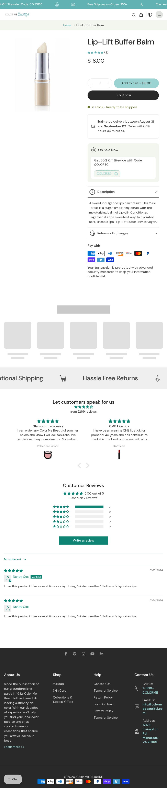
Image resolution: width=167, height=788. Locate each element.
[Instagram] (83, 653)
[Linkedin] (101, 653)
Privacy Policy (103, 711)
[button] (136, 83)
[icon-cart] (140, 15)
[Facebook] (65, 653)
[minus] (92, 83)
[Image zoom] (41, 74)
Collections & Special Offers (63, 699)
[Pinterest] (74, 653)
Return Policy (103, 697)
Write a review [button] (83, 540)
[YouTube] (92, 653)
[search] (133, 15)
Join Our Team (104, 704)
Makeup (58, 684)
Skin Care (59, 691)
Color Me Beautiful (89, 777)
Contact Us (102, 684)
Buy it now (123, 95)
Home (67, 25)
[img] (83, 407)
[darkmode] (149, 14)
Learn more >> (14, 747)
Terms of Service (106, 691)
